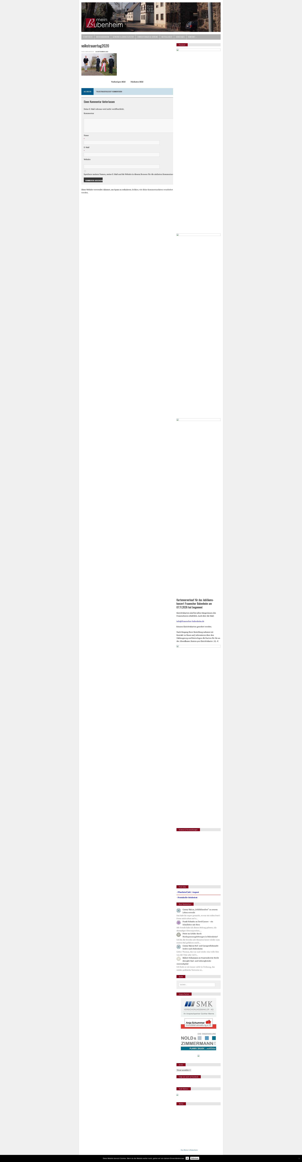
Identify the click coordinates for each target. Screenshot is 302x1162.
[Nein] (299, 1158)
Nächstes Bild (137, 81)
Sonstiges (180, 36)
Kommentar (89, 113)
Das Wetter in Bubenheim (189, 1150)
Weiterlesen (194, 1158)
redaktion (89, 51)
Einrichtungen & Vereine (147, 36)
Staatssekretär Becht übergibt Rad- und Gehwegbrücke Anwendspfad (197, 960)
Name (86, 135)
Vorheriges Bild (118, 81)
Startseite (88, 36)
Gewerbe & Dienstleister (123, 36)
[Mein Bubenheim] (151, 17)
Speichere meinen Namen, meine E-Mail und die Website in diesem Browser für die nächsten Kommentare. (129, 174)
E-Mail (86, 147)
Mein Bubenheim (102, 36)
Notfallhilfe (167, 36)
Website (87, 159)
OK (187, 1158)
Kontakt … (192, 36)
